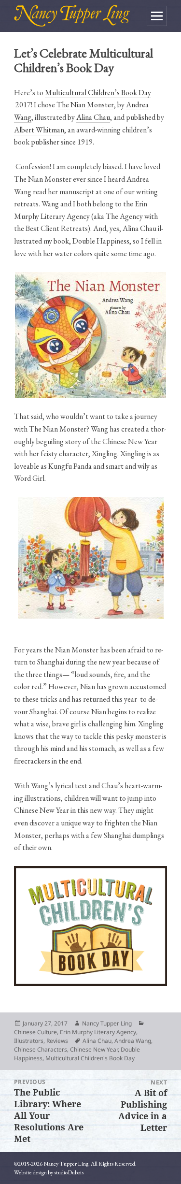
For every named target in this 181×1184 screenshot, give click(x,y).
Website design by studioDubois (49, 1172)
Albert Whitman (39, 130)
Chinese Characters (40, 1049)
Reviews (57, 1041)
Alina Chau (93, 117)
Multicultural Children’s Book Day (98, 92)
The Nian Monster (85, 105)
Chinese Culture (35, 1032)
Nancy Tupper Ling (107, 1023)
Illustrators (28, 1041)
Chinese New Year (94, 1049)
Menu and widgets (157, 16)
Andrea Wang (132, 1041)
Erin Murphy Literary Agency (98, 1032)
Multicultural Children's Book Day (90, 1058)
